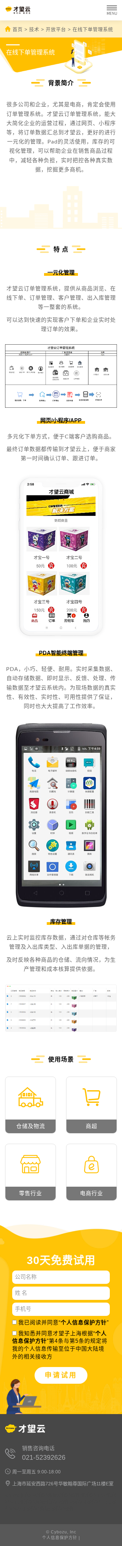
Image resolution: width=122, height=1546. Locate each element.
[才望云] (23, 10)
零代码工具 (98, 1501)
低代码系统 (32, 1501)
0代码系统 (46, 1495)
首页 (18, 29)
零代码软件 (62, 1508)
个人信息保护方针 (84, 1322)
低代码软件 (57, 1501)
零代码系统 (37, 1508)
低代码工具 (93, 1495)
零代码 (78, 1501)
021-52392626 (43, 1457)
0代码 (28, 1495)
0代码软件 (69, 1495)
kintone (13, 1495)
